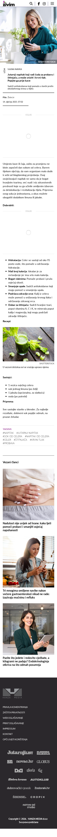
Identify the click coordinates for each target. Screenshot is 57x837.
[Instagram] (45, 4)
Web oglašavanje (13, 718)
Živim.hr (11, 97)
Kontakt (8, 734)
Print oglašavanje (13, 723)
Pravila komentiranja (15, 707)
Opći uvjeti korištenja (15, 739)
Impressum (9, 728)
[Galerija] (28, 35)
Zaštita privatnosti (14, 712)
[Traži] (31, 4)
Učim (4, 70)
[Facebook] (37, 4)
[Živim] (9, 3)
